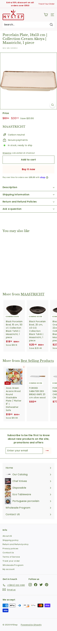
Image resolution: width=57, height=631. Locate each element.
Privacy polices (10, 548)
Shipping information (16, 194)
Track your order (11, 560)
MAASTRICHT (32, 294)
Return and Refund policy (15, 544)
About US (7, 536)
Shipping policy (10, 540)
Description (10, 187)
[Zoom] (52, 105)
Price (6, 113)
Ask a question (12, 208)
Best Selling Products (37, 361)
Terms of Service (11, 556)
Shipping (7, 153)
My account (9, 569)
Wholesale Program (13, 565)
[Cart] (45, 14)
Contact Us (8, 552)
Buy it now (28, 169)
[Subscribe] (47, 450)
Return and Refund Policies (20, 201)
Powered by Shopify (31, 624)
